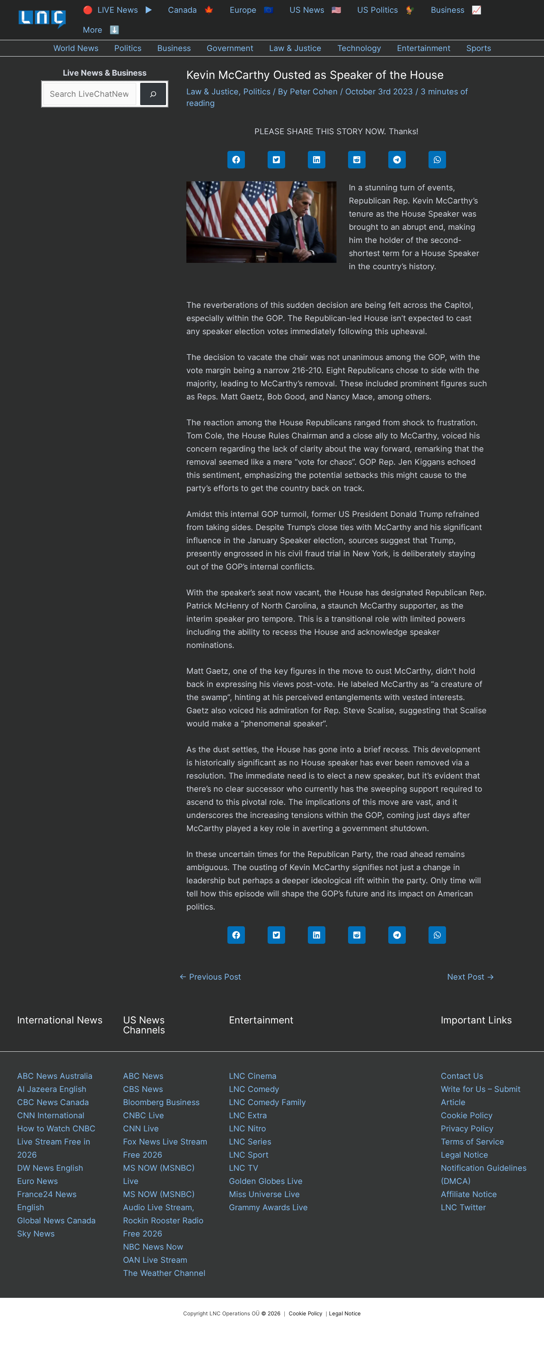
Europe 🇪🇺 (252, 10)
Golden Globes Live (266, 1181)
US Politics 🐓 (386, 10)
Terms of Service (472, 1141)
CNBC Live (143, 1115)
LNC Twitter (463, 1207)
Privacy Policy (467, 1128)
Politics (256, 91)
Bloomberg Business (161, 1102)
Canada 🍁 (191, 10)
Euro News (37, 1181)
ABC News (143, 1076)
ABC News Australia (54, 1076)
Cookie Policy (467, 1115)
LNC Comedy (254, 1089)
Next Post (470, 977)
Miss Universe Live (264, 1194)
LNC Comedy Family (267, 1102)
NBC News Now (153, 1247)
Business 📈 (456, 10)
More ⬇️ (101, 30)
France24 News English (46, 1200)
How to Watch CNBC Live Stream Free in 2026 (56, 1142)
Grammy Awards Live (268, 1207)
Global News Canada (56, 1220)
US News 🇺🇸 (315, 10)
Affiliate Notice (469, 1194)
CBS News (143, 1089)
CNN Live (141, 1128)
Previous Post (210, 977)
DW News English (50, 1168)
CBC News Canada (53, 1102)
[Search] (153, 94)
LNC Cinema (252, 1076)
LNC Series (250, 1141)
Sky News (36, 1233)
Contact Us (462, 1076)
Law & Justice (212, 91)
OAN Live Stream (155, 1260)
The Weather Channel (164, 1273)
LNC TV (243, 1168)
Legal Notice (464, 1155)
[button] (236, 159)
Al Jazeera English (51, 1089)
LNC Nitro (247, 1128)
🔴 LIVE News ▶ (117, 10)
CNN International (50, 1115)
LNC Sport (248, 1155)
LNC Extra (248, 1115)
